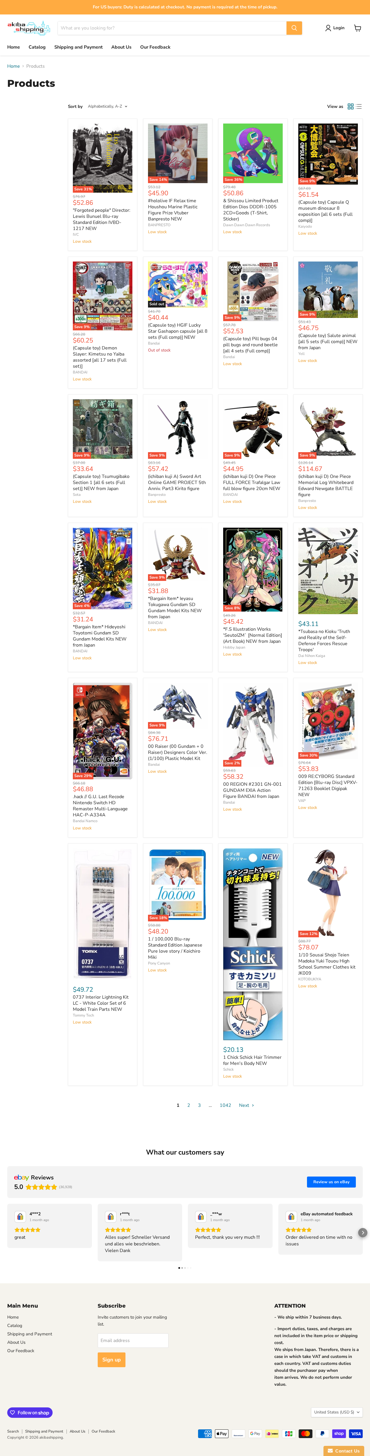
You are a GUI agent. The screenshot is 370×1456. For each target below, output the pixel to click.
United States (334, 1412)
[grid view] (351, 106)
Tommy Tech (83, 1015)
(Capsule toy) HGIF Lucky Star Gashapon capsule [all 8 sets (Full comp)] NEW (178, 331)
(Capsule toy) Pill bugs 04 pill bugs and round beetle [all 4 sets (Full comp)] (250, 345)
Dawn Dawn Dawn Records (246, 225)
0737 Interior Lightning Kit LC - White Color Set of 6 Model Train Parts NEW (101, 1003)
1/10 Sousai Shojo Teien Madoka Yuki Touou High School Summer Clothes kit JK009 (327, 964)
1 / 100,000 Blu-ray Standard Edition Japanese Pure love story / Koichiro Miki (175, 948)
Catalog (37, 47)
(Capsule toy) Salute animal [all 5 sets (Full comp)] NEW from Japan (328, 341)
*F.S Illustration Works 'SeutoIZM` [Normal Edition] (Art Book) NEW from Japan (252, 635)
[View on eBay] (20, 1217)
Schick (228, 1069)
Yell (301, 353)
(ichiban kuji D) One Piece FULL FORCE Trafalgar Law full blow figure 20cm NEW (251, 482)
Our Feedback (155, 47)
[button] (7, 1232)
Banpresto (157, 494)
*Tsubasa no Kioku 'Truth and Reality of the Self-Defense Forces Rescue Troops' (324, 640)
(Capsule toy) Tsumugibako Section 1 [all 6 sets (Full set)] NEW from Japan (101, 482)
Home (13, 47)
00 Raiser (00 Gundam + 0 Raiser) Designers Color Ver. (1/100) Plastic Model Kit (177, 752)
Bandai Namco (85, 821)
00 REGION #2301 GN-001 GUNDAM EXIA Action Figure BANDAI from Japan (252, 790)
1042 (225, 1105)
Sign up (111, 1359)
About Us (121, 47)
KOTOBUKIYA (309, 979)
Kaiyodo (305, 226)
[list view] (359, 106)
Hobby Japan (234, 647)
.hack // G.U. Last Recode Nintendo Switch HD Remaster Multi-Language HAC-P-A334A (100, 806)
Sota (77, 494)
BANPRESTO (159, 225)
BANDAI (80, 372)
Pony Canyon (159, 963)
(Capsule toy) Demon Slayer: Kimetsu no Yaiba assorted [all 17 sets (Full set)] (100, 357)
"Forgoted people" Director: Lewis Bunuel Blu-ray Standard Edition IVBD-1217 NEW (101, 219)
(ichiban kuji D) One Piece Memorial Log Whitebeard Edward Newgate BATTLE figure (326, 485)
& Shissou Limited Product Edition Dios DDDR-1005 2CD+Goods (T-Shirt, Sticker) (250, 210)
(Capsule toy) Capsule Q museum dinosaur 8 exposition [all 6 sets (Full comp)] (325, 211)
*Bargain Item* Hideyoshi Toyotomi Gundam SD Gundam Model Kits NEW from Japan (100, 636)
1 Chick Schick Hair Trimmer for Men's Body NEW (252, 1060)
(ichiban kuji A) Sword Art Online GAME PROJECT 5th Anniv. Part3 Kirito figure (177, 482)
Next (244, 1105)
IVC (76, 234)
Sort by (75, 106)
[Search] (294, 28)
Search (13, 1431)
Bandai (154, 343)
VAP (302, 800)
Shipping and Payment (78, 47)
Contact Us (346, 1450)
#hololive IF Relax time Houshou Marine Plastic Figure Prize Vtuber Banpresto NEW (172, 210)
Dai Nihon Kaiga (311, 655)
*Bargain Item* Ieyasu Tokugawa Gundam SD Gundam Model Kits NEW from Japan (175, 607)
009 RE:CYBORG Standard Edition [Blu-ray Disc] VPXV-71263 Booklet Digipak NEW (328, 785)
